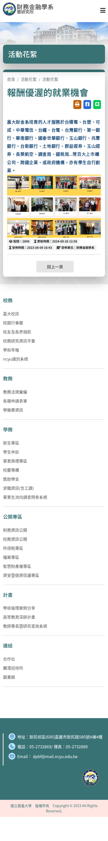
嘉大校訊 (11, 314)
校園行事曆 (13, 323)
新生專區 (11, 443)
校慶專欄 (11, 470)
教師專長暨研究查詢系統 (25, 626)
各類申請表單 (15, 401)
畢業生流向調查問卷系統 (25, 497)
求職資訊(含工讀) (18, 488)
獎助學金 (11, 479)
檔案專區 (11, 557)
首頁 (11, 79)
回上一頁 (55, 267)
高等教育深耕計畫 (19, 617)
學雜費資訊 (13, 410)
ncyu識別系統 (15, 359)
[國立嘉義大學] (30, 9)
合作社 (9, 659)
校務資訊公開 (15, 539)
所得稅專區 (13, 548)
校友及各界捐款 (17, 332)
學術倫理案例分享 (19, 608)
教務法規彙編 (15, 392)
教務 (8, 378)
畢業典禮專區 (15, 461)
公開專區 (12, 516)
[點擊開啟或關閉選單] (102, 9)
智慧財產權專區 (17, 566)
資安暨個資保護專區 (21, 575)
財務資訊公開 (15, 530)
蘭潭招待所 (13, 668)
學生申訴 (11, 452)
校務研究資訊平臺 (19, 341)
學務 (8, 429)
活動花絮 (29, 79)
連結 (8, 645)
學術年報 (11, 350)
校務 (8, 300)
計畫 (8, 594)
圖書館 (9, 677)
